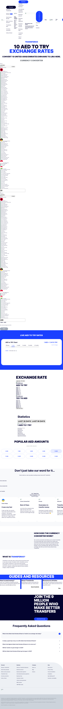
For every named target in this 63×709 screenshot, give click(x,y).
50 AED (17, 389)
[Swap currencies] (0, 192)
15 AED (56, 456)
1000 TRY (17, 405)
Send (4, 328)
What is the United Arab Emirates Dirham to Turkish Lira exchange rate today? (22, 633)
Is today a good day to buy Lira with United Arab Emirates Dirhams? (19, 640)
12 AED (19, 456)
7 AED (19, 451)
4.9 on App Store (3, 480)
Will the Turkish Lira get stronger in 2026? (13, 647)
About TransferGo (35, 586)
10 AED (17, 388)
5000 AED (17, 393)
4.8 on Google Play (3, 485)
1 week (13, 345)
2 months (24, 345)
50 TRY (17, 402)
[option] (31, 67)
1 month (18, 345)
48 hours (7, 345)
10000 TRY (17, 407)
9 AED (43, 451)
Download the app (41, 618)
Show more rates (20, 408)
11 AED (6, 456)
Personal (11, 7)
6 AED (6, 451)
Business (23, 1)
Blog (59, 588)
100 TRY (17, 403)
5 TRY (17, 400)
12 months (36, 345)
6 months (30, 345)
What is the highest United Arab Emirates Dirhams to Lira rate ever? (19, 644)
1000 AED (17, 392)
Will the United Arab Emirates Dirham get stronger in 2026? (17, 651)
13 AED (31, 456)
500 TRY (17, 404)
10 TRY (17, 401)
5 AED (17, 387)
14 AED (43, 456)
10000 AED (17, 394)
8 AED (31, 451)
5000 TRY (17, 406)
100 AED (17, 390)
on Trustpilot (2, 491)
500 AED (17, 391)
